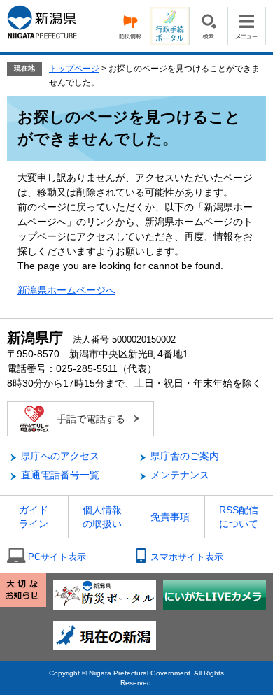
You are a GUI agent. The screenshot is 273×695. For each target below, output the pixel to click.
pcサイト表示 (57, 557)
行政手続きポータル (169, 26)
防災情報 (130, 26)
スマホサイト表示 (186, 557)
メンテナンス (179, 474)
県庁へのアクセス (60, 455)
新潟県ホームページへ (66, 290)
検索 (208, 26)
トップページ (74, 68)
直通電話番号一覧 (60, 474)
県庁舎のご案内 (184, 455)
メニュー (246, 26)
